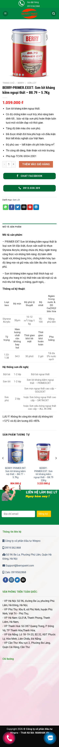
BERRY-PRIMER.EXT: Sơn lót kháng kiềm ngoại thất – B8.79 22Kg (43, 474)
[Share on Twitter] (17, 207)
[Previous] (3, 465)
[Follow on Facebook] (5, 580)
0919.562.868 (12, 547)
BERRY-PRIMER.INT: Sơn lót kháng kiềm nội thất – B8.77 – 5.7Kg (15, 473)
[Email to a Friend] (24, 207)
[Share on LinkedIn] (36, 207)
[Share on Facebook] (11, 207)
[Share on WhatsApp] (5, 207)
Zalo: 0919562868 (15, 572)
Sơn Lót (31, 83)
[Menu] (5, 13)
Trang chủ (8, 83)
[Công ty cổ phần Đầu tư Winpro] (29, 13)
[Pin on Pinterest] (30, 207)
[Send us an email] (23, 580)
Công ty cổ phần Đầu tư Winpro (22, 540)
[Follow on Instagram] (11, 580)
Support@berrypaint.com (19, 565)
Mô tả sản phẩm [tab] (11, 227)
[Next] (56, 465)
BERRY (21, 83)
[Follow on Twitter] (17, 580)
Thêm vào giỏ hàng (36, 164)
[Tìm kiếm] (53, 13)
